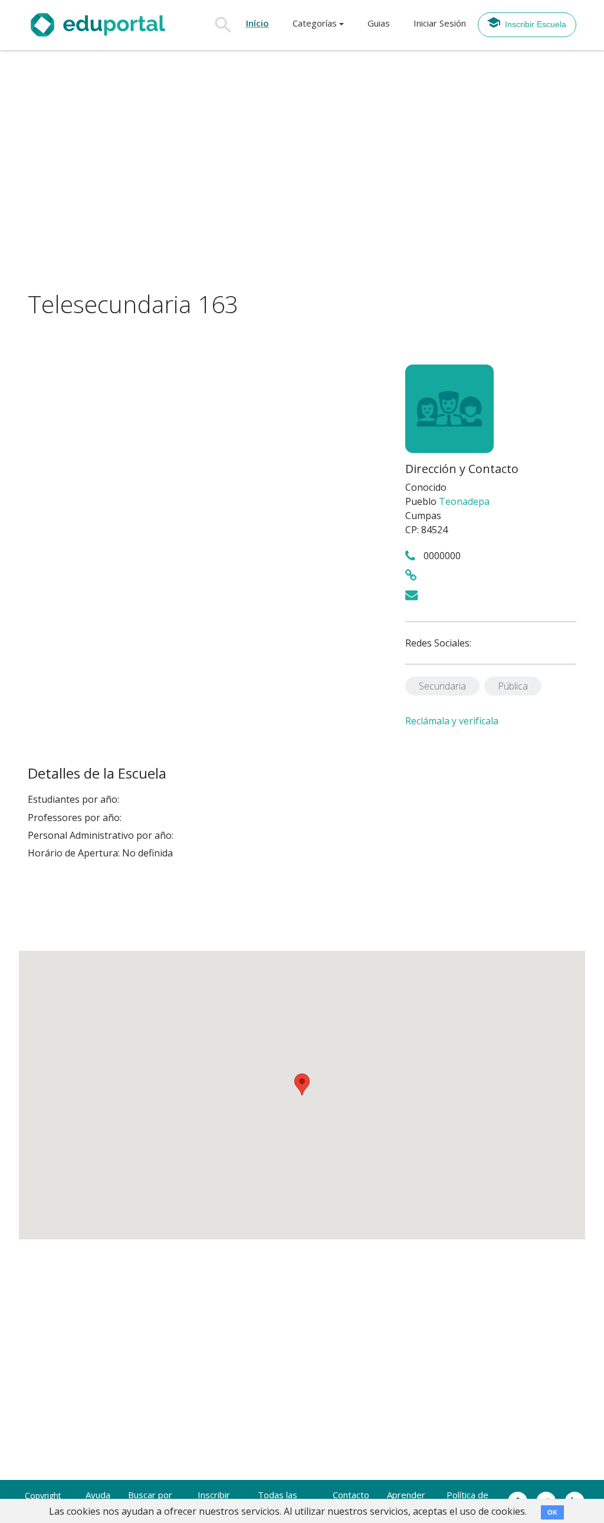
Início (257, 23)
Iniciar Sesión (439, 23)
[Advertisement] (302, 170)
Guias (378, 23)
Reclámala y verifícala (451, 720)
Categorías (315, 23)
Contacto (351, 1495)
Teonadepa (464, 501)
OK (552, 1512)
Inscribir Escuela (535, 24)
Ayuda (98, 1495)
